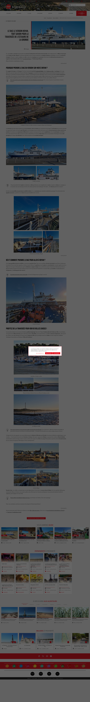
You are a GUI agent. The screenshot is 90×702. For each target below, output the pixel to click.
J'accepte (57, 353)
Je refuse (49, 353)
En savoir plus (40, 353)
